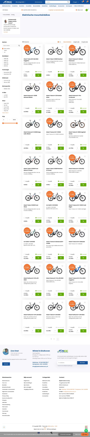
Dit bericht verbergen (65, 434)
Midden (7, 88)
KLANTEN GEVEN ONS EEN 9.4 (10, 10)
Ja (6, 95)
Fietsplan (4, 400)
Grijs (6, 110)
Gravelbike (28, 6)
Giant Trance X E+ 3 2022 (53, 132)
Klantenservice (38, 2)
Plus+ (53, 426)
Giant (5, 50)
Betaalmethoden (6, 387)
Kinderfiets (45, 6)
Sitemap (4, 413)
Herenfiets (7, 74)
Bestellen (4, 385)
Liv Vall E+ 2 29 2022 (52, 205)
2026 (6, 58)
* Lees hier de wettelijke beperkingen (64, 365)
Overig (12, 14)
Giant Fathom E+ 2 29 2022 (76, 314)
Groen (6, 107)
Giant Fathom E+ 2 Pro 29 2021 (32, 314)
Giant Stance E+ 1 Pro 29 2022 (54, 278)
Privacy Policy (5, 396)
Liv (4, 52)
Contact (6, 32)
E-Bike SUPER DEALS (79, 6)
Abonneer (82, 362)
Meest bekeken (67, 42)
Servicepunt (69, 6)
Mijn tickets (26, 385)
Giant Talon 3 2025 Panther (54, 59)
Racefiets (21, 6)
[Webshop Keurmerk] (86, 427)
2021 (6, 66)
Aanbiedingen (52, 6)
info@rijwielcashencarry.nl (40, 366)
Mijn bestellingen (28, 383)
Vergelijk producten (28, 389)
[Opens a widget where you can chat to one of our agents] (85, 434)
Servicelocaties (6, 415)
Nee (6, 97)
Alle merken (7, 48)
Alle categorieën (20, 2)
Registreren (26, 380)
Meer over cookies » (80, 434)
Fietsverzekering (6, 404)
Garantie (4, 409)
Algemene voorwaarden (8, 391)
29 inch (7, 82)
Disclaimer (4, 393)
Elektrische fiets (6, 6)
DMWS (49, 426)
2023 (6, 62)
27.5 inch (7, 80)
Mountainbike (36, 6)
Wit (5, 105)
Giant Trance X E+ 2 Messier (77, 241)
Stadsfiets (15, 6)
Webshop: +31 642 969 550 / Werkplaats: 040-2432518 (40, 363)
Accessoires (61, 6)
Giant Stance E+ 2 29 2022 (76, 168)
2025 (6, 60)
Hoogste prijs (84, 42)
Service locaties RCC (7, 398)
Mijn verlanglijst (27, 387)
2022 (6, 64)
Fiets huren (5, 407)
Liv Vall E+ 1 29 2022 (29, 241)
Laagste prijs (76, 42)
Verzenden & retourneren (8, 389)
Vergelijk (27, 71)
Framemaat (5, 411)
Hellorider (4, 402)
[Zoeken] (68, 2)
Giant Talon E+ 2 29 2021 (53, 314)
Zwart (6, 103)
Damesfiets (7, 72)
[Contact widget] (86, 430)
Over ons (4, 383)
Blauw (6, 109)
